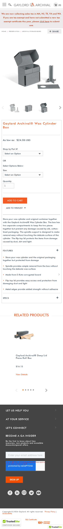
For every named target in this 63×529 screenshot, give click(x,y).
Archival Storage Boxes (30, 31)
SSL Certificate (31, 519)
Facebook (10, 493)
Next (59, 107)
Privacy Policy (50, 511)
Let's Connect (16, 427)
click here (44, 21)
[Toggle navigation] (4, 4)
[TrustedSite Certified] (11, 523)
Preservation (13, 31)
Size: (5, 170)
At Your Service (17, 419)
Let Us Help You (17, 410)
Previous (3, 107)
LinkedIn (17, 493)
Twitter (31, 493)
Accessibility (7, 513)
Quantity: (7, 181)
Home (4, 31)
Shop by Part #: (10, 149)
